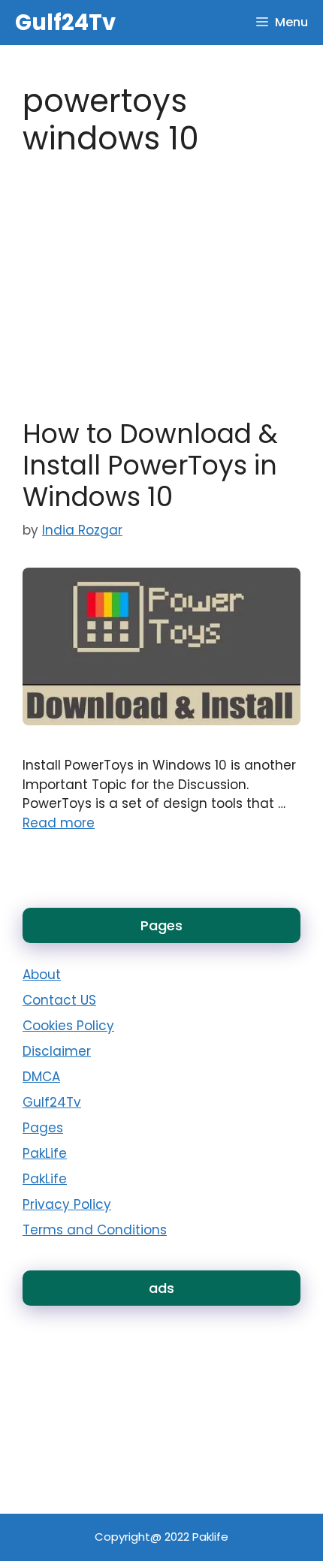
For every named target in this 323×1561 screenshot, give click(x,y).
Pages (43, 1128)
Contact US (59, 1000)
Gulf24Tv (65, 23)
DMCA (41, 1077)
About (42, 975)
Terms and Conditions (95, 1230)
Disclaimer (57, 1051)
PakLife (45, 1153)
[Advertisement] (105, 1362)
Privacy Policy (67, 1204)
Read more (59, 823)
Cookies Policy (68, 1026)
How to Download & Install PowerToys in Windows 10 (150, 465)
